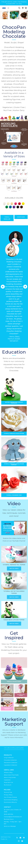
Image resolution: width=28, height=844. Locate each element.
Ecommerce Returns (10, 802)
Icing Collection (9, 757)
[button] (8, 8)
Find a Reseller (7, 218)
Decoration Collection (10, 762)
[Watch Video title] (14, 528)
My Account (7, 785)
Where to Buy (8, 772)
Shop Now (21, 217)
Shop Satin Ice (8, 782)
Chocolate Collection (10, 760)
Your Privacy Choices (10, 797)
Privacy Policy (8, 795)
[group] (14, 286)
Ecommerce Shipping (10, 799)
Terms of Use (8, 792)
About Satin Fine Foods (11, 775)
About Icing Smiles (10, 777)
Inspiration (7, 780)
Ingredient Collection (10, 765)
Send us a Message (10, 826)
